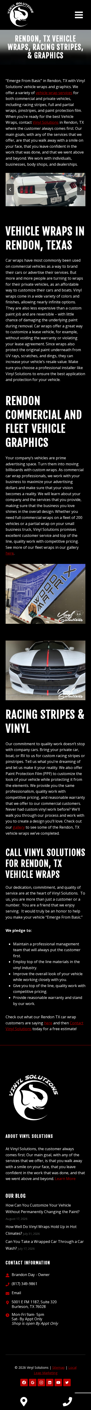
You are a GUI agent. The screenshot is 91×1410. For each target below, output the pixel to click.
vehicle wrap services (54, 92)
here (10, 553)
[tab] (38, 210)
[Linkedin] (49, 1382)
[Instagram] (41, 1382)
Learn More (65, 1178)
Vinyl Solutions (46, 122)
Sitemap (58, 1367)
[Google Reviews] (32, 1382)
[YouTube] (58, 1382)
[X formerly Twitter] (67, 1382)
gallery (19, 827)
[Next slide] (80, 189)
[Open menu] (78, 15)
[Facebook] (24, 1382)
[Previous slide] (10, 189)
